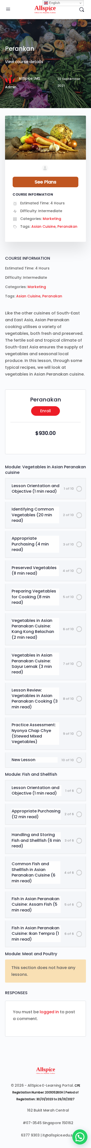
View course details (24, 61)
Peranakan (52, 296)
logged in (49, 1012)
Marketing (37, 286)
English (54, 3)
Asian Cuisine (28, 296)
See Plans (45, 182)
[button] (79, 1136)
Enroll (45, 411)
